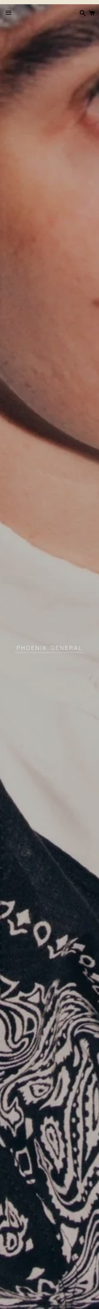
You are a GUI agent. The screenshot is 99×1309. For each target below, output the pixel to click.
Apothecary (36, 1301)
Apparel (10, 1301)
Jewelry (62, 1301)
